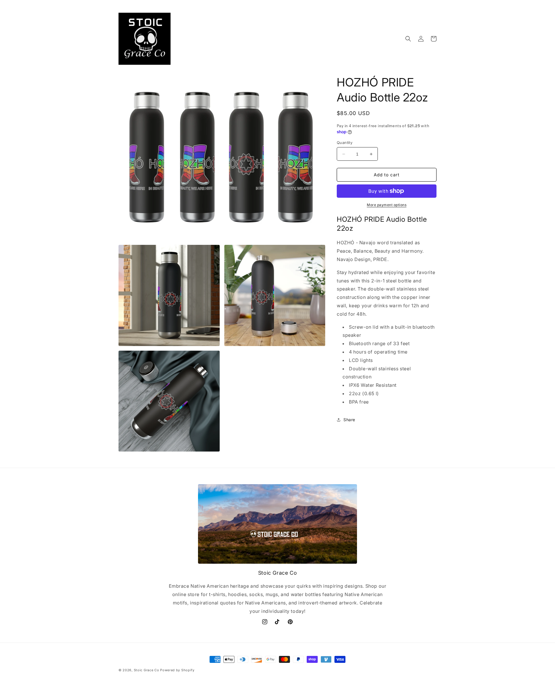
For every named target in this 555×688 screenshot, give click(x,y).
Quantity (344, 142)
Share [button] (349, 419)
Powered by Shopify (177, 670)
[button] (408, 38)
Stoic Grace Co (146, 670)
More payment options (386, 205)
